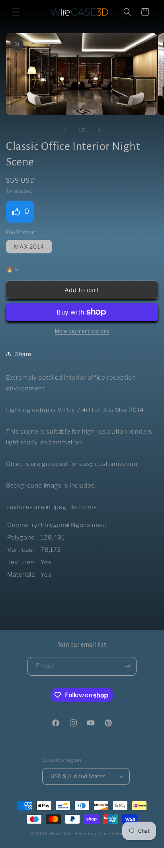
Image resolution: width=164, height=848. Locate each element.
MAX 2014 (29, 246)
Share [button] (23, 353)
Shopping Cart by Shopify (103, 833)
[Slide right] (99, 130)
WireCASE (62, 833)
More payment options (82, 331)
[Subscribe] (127, 666)
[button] (16, 12)
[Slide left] (64, 130)
